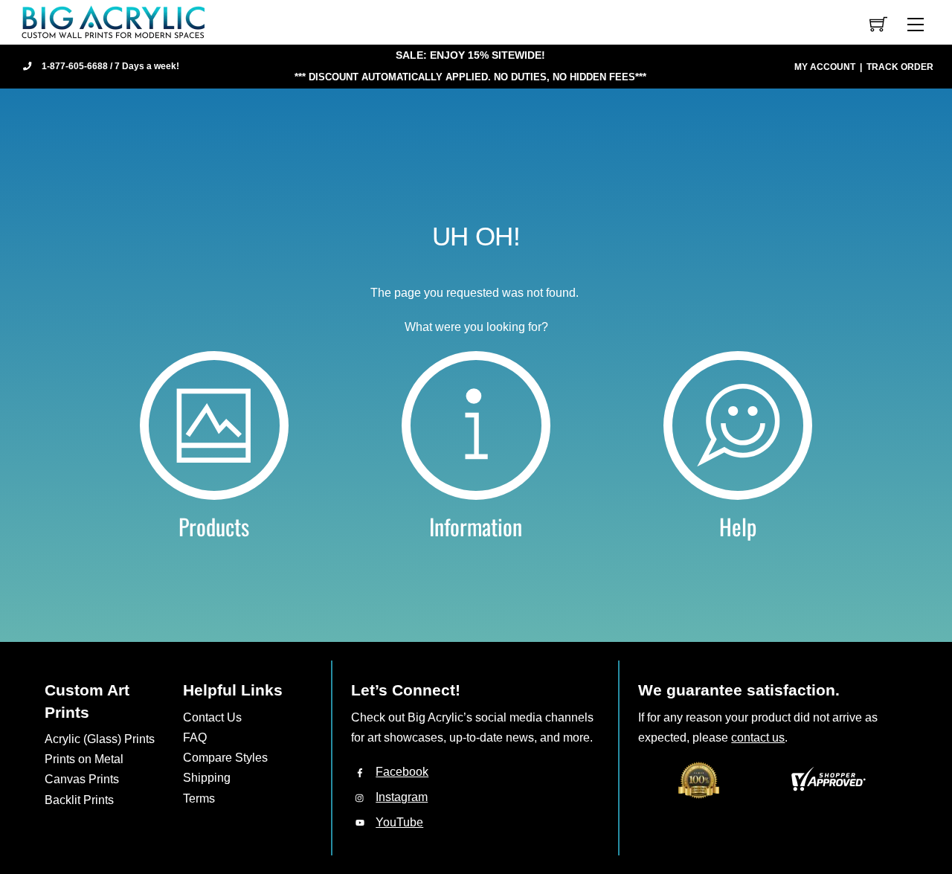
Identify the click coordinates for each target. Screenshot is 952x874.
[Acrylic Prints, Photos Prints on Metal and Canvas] (114, 21)
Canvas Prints (82, 779)
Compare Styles (225, 757)
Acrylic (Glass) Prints (100, 739)
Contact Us (212, 717)
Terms (199, 798)
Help (737, 526)
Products (213, 526)
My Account (824, 66)
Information (475, 526)
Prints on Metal (84, 759)
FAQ (195, 737)
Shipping (207, 777)
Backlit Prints (79, 800)
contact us (758, 737)
